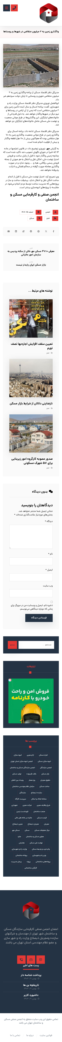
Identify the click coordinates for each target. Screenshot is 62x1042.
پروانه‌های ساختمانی (43, 861)
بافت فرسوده (31, 774)
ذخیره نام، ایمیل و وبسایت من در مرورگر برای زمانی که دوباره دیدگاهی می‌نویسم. (32, 607)
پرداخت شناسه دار (31, 975)
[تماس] (21, 959)
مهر (48, 149)
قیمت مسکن (42, 818)
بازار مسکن (45, 774)
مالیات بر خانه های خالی (23, 818)
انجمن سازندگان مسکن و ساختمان (22, 767)
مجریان (46, 824)
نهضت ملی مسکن (36, 843)
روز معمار (32, 780)
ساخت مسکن (44, 786)
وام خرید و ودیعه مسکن (41, 849)
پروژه (29, 861)
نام (50, 554)
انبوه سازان (18, 755)
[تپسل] (9, 680)
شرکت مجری (27, 805)
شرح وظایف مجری (43, 805)
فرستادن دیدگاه (39, 618)
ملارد (19, 836)
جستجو (12, 645)
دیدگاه (49, 521)
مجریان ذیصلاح (33, 824)
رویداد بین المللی (17, 780)
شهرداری (14, 805)
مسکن (31, 218)
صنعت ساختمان (39, 811)
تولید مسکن (16, 774)
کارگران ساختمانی (31, 868)
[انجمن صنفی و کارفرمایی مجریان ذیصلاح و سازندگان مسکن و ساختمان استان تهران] (49, 13)
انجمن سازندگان (46, 767)
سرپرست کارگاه (20, 799)
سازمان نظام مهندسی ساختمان (23, 786)
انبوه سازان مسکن (44, 761)
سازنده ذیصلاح (36, 793)
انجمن (47, 212)
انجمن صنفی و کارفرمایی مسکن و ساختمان (34, 197)
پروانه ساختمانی (21, 855)
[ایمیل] (31, 959)
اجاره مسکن (43, 755)
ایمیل (49, 570)
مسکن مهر (16, 830)
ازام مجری (30, 755)
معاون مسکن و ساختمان (35, 836)
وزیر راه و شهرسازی (39, 855)
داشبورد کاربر (31, 995)
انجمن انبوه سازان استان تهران (22, 761)
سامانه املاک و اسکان (38, 799)
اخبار (48, 218)
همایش (22, 843)
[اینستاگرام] (40, 959)
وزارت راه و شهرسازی (19, 849)
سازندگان (22, 793)
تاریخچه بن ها (31, 985)
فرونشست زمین (22, 811)
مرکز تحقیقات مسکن (42, 830)
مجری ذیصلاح (17, 824)
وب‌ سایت (48, 586)
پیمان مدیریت (16, 861)
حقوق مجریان (45, 780)
